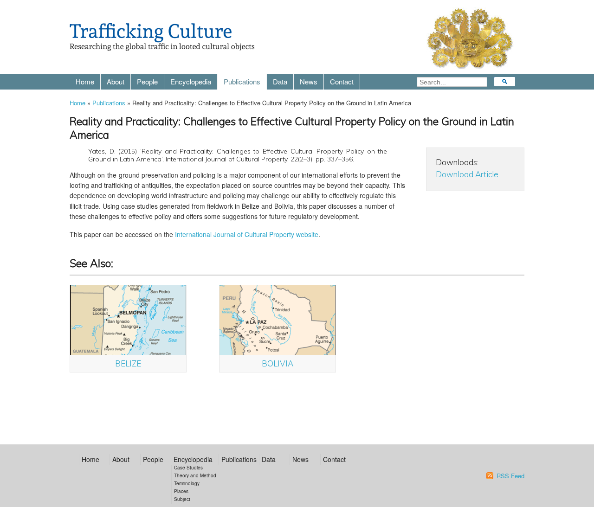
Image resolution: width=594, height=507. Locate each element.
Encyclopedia (190, 81)
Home (85, 81)
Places (181, 491)
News (308, 81)
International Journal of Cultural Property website (246, 234)
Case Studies (188, 467)
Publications (242, 81)
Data (280, 81)
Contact (342, 81)
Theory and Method (195, 475)
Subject (182, 499)
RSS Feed (510, 476)
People (147, 81)
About (115, 81)
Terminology (187, 483)
